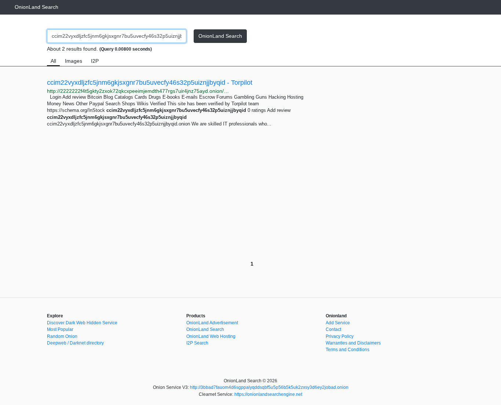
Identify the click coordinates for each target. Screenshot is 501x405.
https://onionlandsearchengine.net (268, 394)
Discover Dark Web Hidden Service (82, 323)
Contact (333, 329)
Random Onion (62, 336)
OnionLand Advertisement (212, 323)
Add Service (338, 323)
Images (73, 61)
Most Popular (60, 329)
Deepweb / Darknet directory (75, 343)
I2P (95, 61)
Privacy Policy (340, 336)
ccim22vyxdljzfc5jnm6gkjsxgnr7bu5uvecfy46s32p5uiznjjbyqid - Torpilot (149, 82)
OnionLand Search (36, 7)
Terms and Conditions (347, 349)
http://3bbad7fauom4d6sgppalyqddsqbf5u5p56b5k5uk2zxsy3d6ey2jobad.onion (269, 387)
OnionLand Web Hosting (210, 336)
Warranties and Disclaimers (353, 343)
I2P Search (197, 343)
